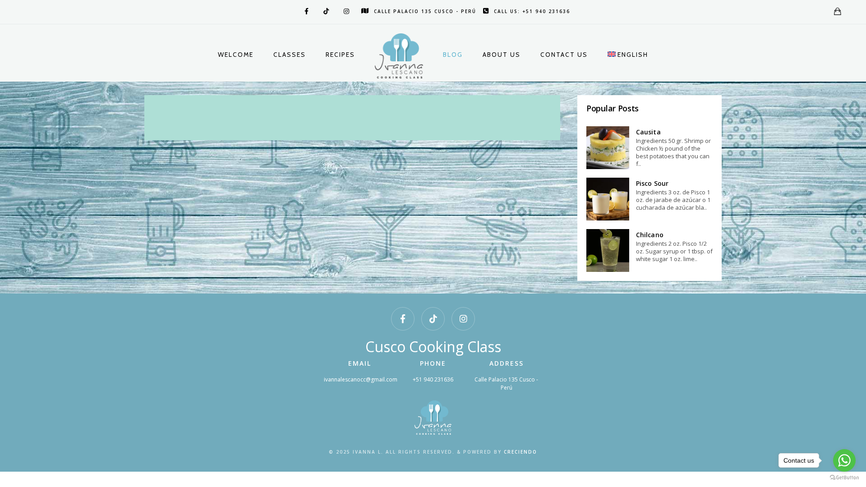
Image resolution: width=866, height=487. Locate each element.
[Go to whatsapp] (844, 460)
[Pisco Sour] (607, 199)
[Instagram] (345, 11)
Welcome (235, 55)
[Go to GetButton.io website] (844, 478)
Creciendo (520, 452)
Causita (648, 132)
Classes (289, 55)
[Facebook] (304, 11)
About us (502, 55)
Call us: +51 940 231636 (532, 11)
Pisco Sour (652, 183)
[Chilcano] (607, 250)
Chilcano (649, 234)
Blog (453, 55)
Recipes (340, 55)
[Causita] (607, 147)
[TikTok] (325, 11)
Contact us (564, 55)
